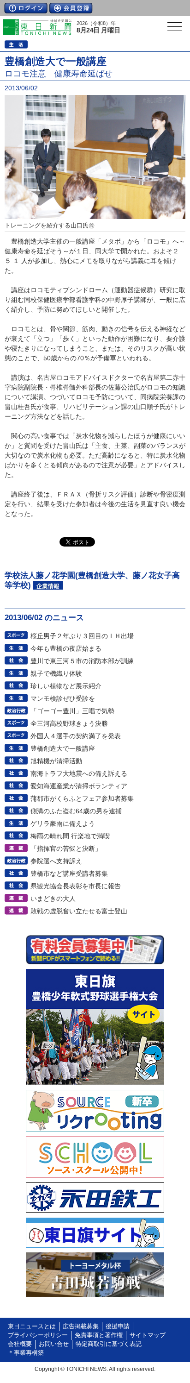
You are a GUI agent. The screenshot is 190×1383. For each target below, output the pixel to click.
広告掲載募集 (81, 1326)
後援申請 (118, 1326)
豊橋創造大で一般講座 (62, 748)
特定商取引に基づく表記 (109, 1344)
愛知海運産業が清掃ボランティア (78, 786)
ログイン (26, 8)
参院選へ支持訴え (56, 861)
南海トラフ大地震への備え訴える (78, 773)
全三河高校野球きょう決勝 (69, 723)
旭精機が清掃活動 (56, 761)
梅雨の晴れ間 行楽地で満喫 (70, 836)
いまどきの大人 (53, 898)
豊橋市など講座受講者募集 (69, 873)
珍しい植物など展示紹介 (65, 686)
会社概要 (20, 1344)
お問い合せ (54, 1344)
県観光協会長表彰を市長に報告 (75, 886)
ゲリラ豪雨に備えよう (62, 823)
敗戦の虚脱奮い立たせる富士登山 (78, 911)
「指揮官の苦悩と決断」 (65, 848)
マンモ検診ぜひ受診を (62, 698)
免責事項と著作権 (99, 1335)
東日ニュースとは (32, 1326)
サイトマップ (148, 1335)
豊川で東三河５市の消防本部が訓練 (82, 661)
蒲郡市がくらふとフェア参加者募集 (82, 798)
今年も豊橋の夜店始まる (65, 648)
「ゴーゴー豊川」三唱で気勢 (72, 711)
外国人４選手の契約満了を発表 (75, 736)
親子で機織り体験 (56, 673)
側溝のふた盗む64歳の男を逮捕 (76, 811)
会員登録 (71, 8)
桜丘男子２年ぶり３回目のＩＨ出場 (82, 636)
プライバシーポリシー (38, 1335)
